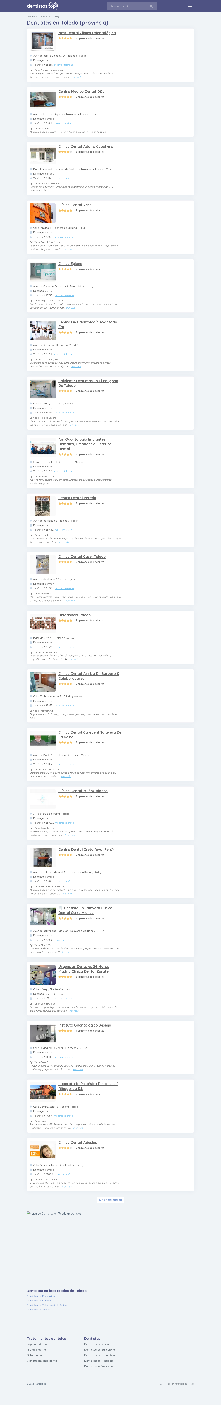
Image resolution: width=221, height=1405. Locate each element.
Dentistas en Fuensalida (41, 1296)
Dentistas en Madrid (97, 1344)
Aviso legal (165, 1383)
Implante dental (37, 1344)
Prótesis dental (37, 1349)
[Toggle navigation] (190, 6)
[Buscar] (153, 6)
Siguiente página (110, 1200)
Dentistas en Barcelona (99, 1349)
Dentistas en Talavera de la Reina (47, 1305)
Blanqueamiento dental (42, 1360)
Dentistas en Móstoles (98, 1360)
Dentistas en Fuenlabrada (101, 1355)
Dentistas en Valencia (98, 1366)
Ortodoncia (34, 1355)
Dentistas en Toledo (38, 1309)
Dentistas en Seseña (39, 1300)
